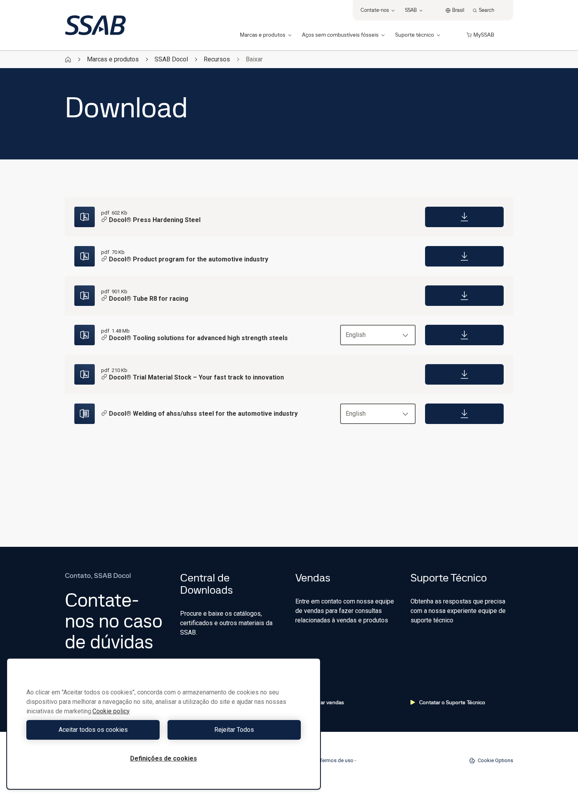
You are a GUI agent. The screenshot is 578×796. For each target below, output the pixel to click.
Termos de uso (336, 760)
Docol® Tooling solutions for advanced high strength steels (198, 338)
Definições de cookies (163, 758)
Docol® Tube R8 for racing (148, 298)
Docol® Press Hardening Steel (155, 220)
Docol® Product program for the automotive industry (188, 259)
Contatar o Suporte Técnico (452, 702)
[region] (163, 724)
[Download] (464, 217)
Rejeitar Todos (234, 729)
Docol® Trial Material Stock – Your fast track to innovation (196, 377)
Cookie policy (111, 711)
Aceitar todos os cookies (93, 729)
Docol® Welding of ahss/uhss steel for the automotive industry (203, 413)
